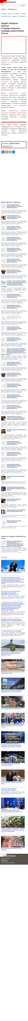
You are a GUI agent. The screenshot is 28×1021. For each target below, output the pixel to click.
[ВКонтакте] (3, 152)
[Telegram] (10, 152)
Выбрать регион (4, 861)
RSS (13, 862)
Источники (16, 13)
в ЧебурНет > (22, 16)
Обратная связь (4, 860)
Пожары (14, 16)
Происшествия (5, 16)
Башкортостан (5, 60)
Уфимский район (14, 143)
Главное (3, 13)
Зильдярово (22, 105)
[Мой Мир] (13, 152)
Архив (10, 13)
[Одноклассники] (6, 152)
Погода (23, 13)
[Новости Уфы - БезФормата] (8, 1)
